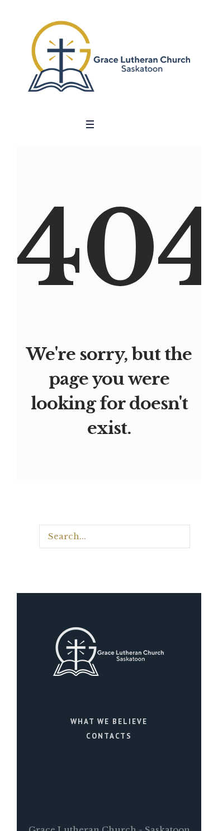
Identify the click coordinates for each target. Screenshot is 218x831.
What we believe (109, 721)
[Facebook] (114, 124)
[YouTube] (130, 124)
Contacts (109, 736)
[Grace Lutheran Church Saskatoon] (109, 56)
